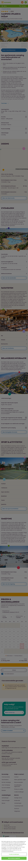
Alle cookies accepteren (14, 858)
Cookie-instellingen (14, 854)
